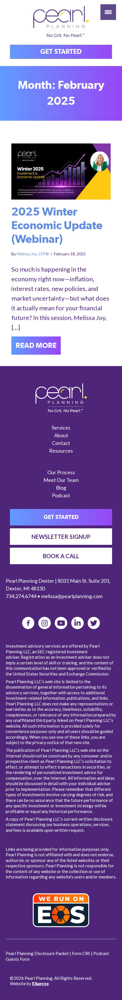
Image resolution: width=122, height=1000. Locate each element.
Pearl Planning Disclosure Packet (37, 953)
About (61, 435)
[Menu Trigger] (108, 12)
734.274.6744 (21, 596)
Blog (61, 487)
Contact (61, 443)
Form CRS (81, 953)
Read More (38, 345)
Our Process (61, 472)
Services (61, 427)
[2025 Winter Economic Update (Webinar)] (61, 170)
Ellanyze (40, 983)
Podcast (61, 495)
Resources (61, 450)
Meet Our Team (61, 480)
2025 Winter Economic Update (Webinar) (56, 225)
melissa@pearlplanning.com (71, 596)
